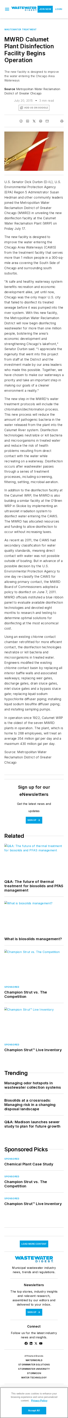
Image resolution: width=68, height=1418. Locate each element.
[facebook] (21, 121)
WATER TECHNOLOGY (34, 1377)
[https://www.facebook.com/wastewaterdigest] (26, 1343)
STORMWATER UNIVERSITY (34, 1369)
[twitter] (34, 121)
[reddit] (40, 121)
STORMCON (34, 1373)
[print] (62, 121)
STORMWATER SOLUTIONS (34, 1364)
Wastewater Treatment (20, 29)
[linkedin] (27, 121)
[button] (7, 9)
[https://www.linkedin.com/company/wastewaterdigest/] (31, 1343)
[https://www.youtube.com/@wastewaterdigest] (41, 1343)
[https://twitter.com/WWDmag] (36, 1343)
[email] (47, 121)
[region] (34, 1402)
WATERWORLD (34, 1360)
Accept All (34, 1410)
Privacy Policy (39, 1400)
